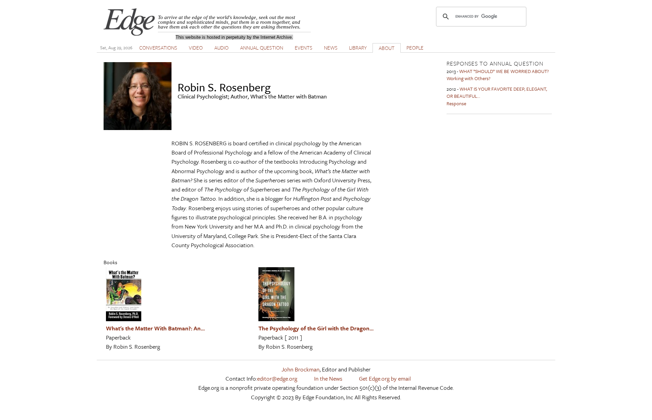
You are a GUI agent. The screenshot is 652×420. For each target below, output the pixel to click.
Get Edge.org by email (385, 378)
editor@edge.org (277, 378)
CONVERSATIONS (158, 47)
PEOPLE (414, 47)
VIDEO (196, 47)
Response (456, 103)
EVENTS (303, 47)
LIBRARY (358, 47)
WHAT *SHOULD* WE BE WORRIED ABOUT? (504, 71)
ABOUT (387, 48)
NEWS (331, 47)
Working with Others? (468, 78)
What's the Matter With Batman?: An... (155, 328)
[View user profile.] (137, 128)
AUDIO (221, 47)
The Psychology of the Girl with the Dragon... (316, 328)
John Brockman (301, 369)
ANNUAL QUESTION (261, 47)
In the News (328, 378)
